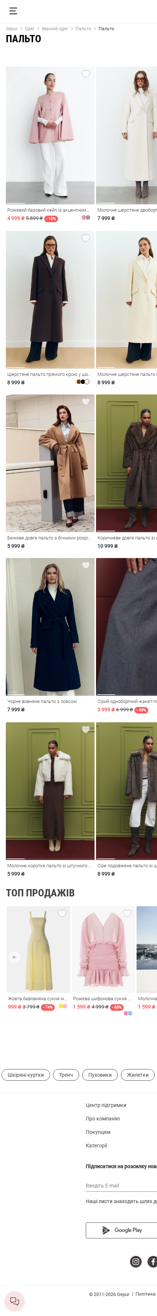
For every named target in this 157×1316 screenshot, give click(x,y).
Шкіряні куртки (26, 1075)
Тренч (66, 1075)
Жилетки (138, 1075)
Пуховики (100, 1075)
